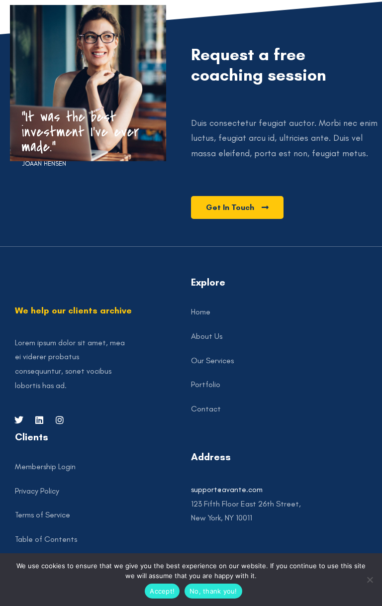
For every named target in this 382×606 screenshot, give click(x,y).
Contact (206, 408)
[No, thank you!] (370, 580)
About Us (206, 336)
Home (200, 311)
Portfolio (205, 384)
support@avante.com (227, 489)
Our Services (212, 360)
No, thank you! (213, 591)
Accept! (162, 591)
